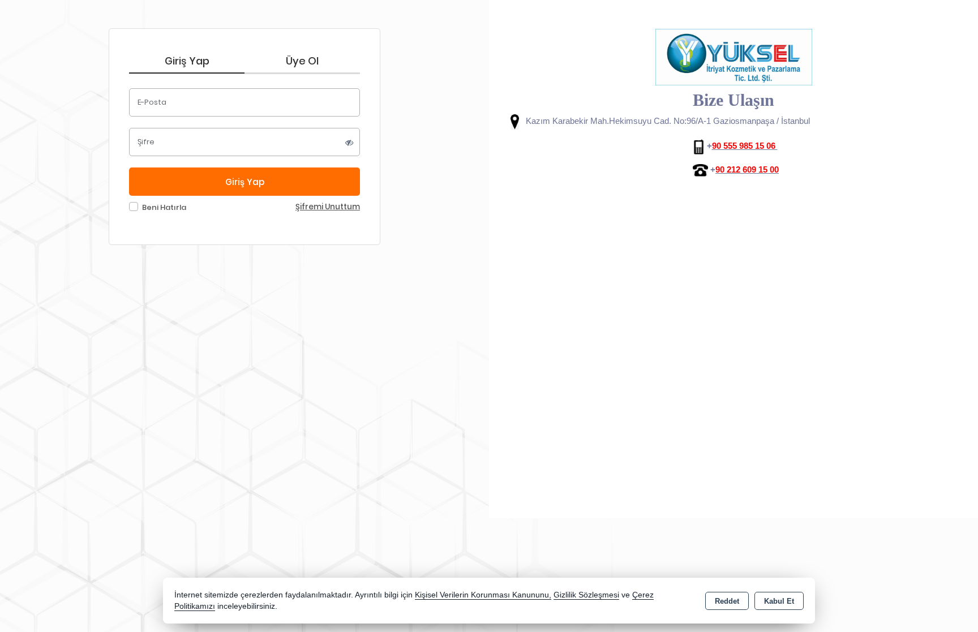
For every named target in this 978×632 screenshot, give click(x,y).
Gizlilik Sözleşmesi (586, 595)
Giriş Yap (187, 61)
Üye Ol (302, 61)
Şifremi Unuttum (327, 206)
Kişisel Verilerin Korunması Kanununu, (483, 595)
